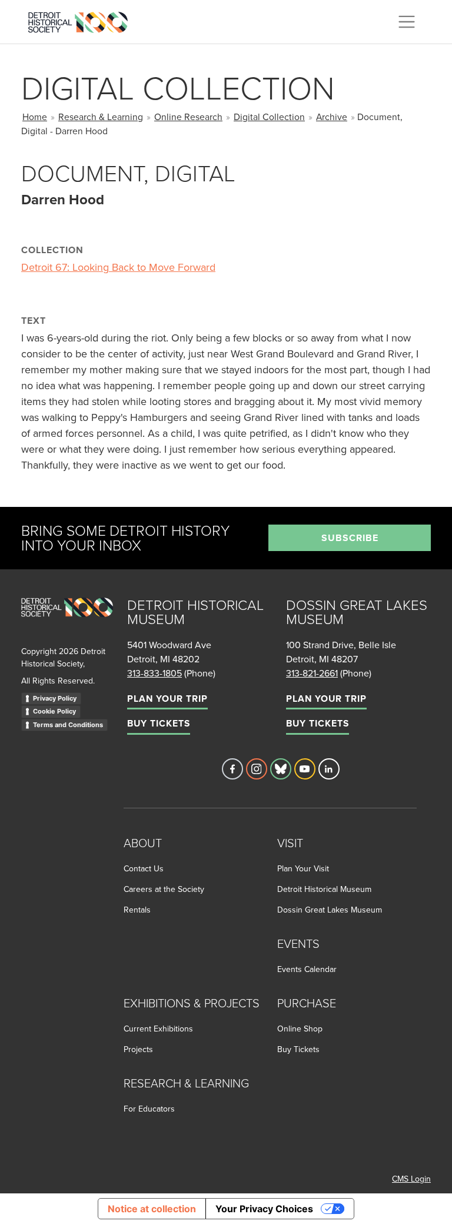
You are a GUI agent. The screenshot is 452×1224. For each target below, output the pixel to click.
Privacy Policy (55, 698)
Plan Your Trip (167, 698)
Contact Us (144, 868)
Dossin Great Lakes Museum (329, 909)
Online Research (188, 116)
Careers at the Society (164, 889)
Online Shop (300, 1028)
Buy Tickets (158, 723)
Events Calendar (307, 969)
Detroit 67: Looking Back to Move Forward (118, 267)
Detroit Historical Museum (324, 889)
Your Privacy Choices (264, 1209)
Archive (331, 116)
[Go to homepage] (67, 620)
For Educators (149, 1108)
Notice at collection (152, 1209)
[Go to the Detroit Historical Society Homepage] (82, 20)
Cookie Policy (54, 711)
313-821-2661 (312, 672)
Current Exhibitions (158, 1028)
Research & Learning (100, 116)
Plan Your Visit (303, 868)
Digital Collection (269, 116)
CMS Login (411, 1179)
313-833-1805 (154, 672)
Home (34, 116)
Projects (138, 1049)
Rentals (137, 909)
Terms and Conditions (68, 725)
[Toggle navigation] (407, 21)
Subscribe (349, 538)
